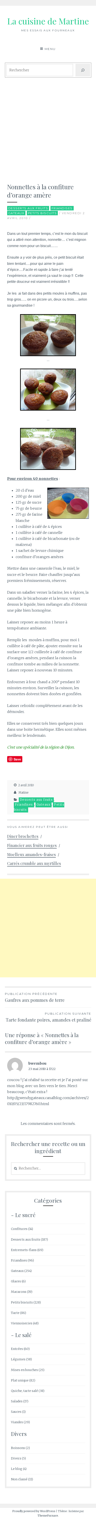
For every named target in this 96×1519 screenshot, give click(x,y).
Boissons (18, 1448)
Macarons (18, 1292)
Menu (50, 49)
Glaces (16, 1281)
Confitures (19, 1229)
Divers (16, 1458)
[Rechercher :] (48, 1168)
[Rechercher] (82, 70)
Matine (24, 792)
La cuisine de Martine (48, 21)
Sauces (16, 1412)
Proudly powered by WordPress (33, 1511)
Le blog (16, 1469)
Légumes (18, 1359)
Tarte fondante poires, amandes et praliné (48, 1017)
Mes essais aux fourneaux (48, 30)
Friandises (62, 208)
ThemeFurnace (48, 1515)
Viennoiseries (21, 1323)
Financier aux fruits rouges (32, 845)
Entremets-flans (24, 1250)
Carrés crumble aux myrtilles (34, 863)
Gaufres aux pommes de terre (35, 997)
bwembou (37, 1063)
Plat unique (20, 1380)
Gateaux (16, 213)
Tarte (15, 1313)
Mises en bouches (24, 1370)
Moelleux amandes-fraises (31, 854)
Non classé (19, 1479)
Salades (17, 1401)
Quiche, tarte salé (24, 1391)
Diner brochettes (22, 836)
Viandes (17, 1422)
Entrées (17, 1349)
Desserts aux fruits (28, 208)
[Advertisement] (48, 128)
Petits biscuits (42, 213)
